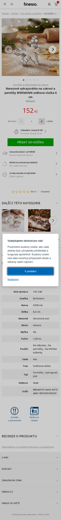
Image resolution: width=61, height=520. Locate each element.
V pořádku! (31, 271)
